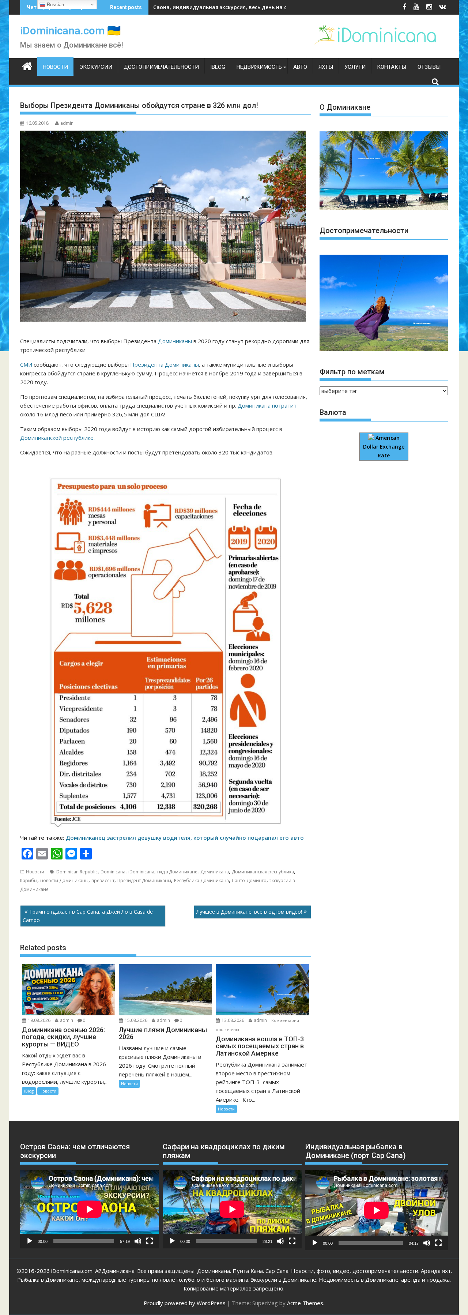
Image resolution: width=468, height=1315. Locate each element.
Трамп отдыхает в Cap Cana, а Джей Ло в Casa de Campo (88, 915)
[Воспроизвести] (29, 1241)
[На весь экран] (149, 1241)
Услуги (355, 67)
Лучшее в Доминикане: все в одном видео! (249, 911)
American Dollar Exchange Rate (383, 446)
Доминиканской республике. (57, 437)
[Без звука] (137, 1241)
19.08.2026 (39, 1020)
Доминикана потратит (267, 405)
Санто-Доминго (249, 880)
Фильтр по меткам (352, 371)
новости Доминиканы (64, 880)
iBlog (217, 67)
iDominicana (141, 872)
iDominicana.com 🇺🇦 (70, 30)
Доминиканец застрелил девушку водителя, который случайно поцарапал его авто (185, 837)
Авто (300, 67)
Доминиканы (175, 341)
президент (102, 880)
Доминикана (214, 872)
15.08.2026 (136, 1020)
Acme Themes (305, 1303)
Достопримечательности (161, 67)
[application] (89, 1209)
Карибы (28, 880)
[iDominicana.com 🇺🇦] (27, 65)
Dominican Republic (77, 872)
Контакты (391, 67)
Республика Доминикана (201, 880)
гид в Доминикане (177, 872)
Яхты (325, 67)
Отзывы (429, 67)
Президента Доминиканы (164, 364)
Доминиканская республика (263, 872)
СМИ (26, 364)
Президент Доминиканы (144, 880)
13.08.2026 (232, 1020)
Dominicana (113, 872)
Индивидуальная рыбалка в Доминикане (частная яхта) (229, 7)
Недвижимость (259, 67)
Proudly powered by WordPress (185, 1303)
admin (66, 123)
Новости (55, 67)
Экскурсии (95, 67)
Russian (54, 4)
